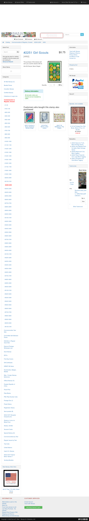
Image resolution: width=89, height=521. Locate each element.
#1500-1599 (7, 159)
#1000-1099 (7, 141)
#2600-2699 (7, 199)
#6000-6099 (7, 323)
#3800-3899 (7, 243)
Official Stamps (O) (9, 380)
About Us (4, 505)
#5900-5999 (7, 319)
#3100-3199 (7, 217)
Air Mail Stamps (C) (9, 82)
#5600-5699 (7, 308)
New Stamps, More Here (9, 467)
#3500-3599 (7, 232)
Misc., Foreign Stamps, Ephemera (10, 376)
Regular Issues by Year (10, 440)
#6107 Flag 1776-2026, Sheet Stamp (11, 490)
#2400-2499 (7, 192)
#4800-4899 (7, 279)
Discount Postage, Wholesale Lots (9, 347)
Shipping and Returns (8, 514)
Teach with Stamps (74, 51)
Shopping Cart (73, 65)
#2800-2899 (7, 207)
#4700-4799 (7, 276)
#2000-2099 (7, 178)
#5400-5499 (7, 301)
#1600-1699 (7, 163)
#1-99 (6, 105)
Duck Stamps (7, 352)
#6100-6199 (7, 326)
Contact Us (72, 58)
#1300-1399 (7, 152)
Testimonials (72, 166)
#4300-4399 (7, 261)
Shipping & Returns (74, 53)
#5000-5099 (7, 286)
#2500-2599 (7, 196)
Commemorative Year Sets (10, 331)
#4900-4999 (7, 283)
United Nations (8, 447)
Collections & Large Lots (10, 96)
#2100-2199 (7, 181)
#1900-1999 (7, 174)
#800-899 (7, 134)
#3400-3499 (7, 228)
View (78, 201)
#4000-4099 (7, 250)
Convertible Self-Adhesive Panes (11, 336)
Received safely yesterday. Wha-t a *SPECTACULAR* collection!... (76, 192)
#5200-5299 (7, 294)
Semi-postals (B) (8, 411)
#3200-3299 (7, 221)
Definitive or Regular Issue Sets (9, 342)
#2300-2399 (7, 188)
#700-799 (7, 130)
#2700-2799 (7, 203)
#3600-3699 (7, 236)
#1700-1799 (7, 167)
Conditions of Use (74, 56)
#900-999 (7, 138)
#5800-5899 (7, 316)
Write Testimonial (78, 206)
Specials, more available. (76, 104)
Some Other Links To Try (69, 2)
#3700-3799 (7, 239)
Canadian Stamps (9, 89)
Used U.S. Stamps (9, 451)
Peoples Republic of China (9, 385)
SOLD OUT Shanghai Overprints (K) (10, 416)
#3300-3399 (7, 225)
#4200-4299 (7, 257)
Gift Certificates (8, 362)
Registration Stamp (9, 408)
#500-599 (7, 123)
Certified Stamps (8, 92)
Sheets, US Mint (8, 426)
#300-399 (7, 116)
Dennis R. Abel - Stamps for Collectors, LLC (23, 519)
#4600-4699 (7, 272)
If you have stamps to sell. (9, 507)
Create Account (28, 502)
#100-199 (7, 108)
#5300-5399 (7, 297)
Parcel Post (7, 389)
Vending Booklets (8, 460)
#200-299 (7, 112)
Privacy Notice (73, 55)
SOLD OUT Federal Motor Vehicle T (9, 455)
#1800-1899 (7, 170)
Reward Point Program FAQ (9, 512)
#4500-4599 (7, 268)
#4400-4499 (7, 265)
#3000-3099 (7, 214)
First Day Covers (8, 359)
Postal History (8, 404)
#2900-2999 (7, 210)
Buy (61, 85)
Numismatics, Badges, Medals (10, 370)
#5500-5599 (7, 305)
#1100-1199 (7, 145)
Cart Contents (19, 39)
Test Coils (6, 444)
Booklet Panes (8, 85)
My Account (38, 39)
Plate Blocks (7, 393)
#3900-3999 (7, 247)
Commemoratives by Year (11, 436)
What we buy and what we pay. (10, 516)
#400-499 (7, 119)
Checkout (29, 39)
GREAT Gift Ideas (9, 366)
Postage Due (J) (8, 400)
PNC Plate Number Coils (10, 397)
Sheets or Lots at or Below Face (9, 421)
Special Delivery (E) (9, 433)
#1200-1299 (7, 148)
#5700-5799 (7, 312)
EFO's (5, 355)
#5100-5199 (7, 290)
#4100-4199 (7, 254)
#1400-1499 (7, 156)
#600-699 (7, 127)
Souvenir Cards (8, 429)
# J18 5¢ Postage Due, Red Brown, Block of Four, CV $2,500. (78, 128)
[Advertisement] (44, 18)
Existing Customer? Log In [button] (33, 507)
